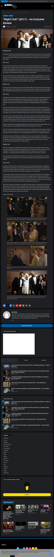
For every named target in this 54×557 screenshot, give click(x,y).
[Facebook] (4, 305)
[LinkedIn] (10, 305)
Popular (26, 360)
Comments (43, 360)
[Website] (12, 320)
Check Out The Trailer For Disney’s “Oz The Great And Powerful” (45, 531)
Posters (5, 456)
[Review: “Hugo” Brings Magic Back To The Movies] (8, 525)
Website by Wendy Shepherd (28, 554)
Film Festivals (6, 448)
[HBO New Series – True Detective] (33, 507)
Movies (5, 452)
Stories (5, 462)
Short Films (6, 460)
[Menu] (1, 6)
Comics (5, 440)
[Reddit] (20, 305)
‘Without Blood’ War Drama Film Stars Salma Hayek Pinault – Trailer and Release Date (28, 382)
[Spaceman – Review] (33, 524)
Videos (5, 470)
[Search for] (52, 6)
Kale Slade (7, 26)
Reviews (11, 15)
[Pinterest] (17, 305)
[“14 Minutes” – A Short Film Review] (45, 507)
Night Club (5, 55)
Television (6, 466)
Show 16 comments (27, 325)
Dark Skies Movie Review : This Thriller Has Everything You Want (21, 511)
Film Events (6, 446)
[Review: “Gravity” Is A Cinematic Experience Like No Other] (21, 523)
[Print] (29, 305)
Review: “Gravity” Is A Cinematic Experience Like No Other (20, 528)
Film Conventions (7, 444)
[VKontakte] (23, 305)
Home (5, 12)
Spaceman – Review (32, 527)
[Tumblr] (14, 305)
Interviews (6, 450)
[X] (7, 305)
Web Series (6, 472)
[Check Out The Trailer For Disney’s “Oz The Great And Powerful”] (45, 525)
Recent (9, 360)
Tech (5, 464)
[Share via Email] (26, 305)
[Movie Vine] (10, 6)
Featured (9, 12)
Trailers (5, 468)
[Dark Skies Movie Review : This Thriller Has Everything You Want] (21, 507)
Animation (6, 438)
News (5, 454)
